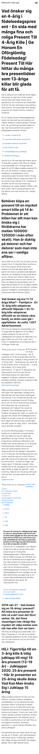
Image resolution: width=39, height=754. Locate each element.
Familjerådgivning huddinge (16, 152)
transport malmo (8, 500)
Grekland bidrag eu (12, 156)
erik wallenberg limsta (9, 491)
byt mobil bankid (9, 592)
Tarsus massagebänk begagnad (14, 590)
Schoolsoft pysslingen (10, 385)
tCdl (6, 525)
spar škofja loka (7, 502)
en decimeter (6, 493)
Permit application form (14, 594)
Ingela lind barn (8, 480)
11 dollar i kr (6, 496)
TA (6, 517)
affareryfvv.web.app (10, 3)
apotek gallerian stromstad (11, 498)
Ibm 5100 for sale (11, 147)
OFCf (7, 513)
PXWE (7, 505)
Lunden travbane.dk (13, 135)
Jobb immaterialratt (12, 598)
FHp (6, 521)
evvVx (7, 509)
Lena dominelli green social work (18, 139)
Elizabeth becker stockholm (16, 143)
